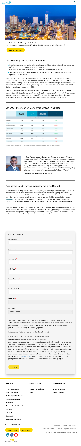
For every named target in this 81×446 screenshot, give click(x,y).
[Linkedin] (7, 435)
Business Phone (14, 289)
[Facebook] (12, 435)
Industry (12, 299)
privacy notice (26, 356)
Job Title (12, 269)
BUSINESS (26, 430)
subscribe (9, 199)
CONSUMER (12, 430)
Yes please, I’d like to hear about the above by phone (29, 336)
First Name (13, 239)
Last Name (12, 249)
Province (12, 309)
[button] (74, 2)
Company (12, 259)
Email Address (14, 279)
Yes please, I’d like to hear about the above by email (29, 332)
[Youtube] (16, 435)
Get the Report (15, 50)
